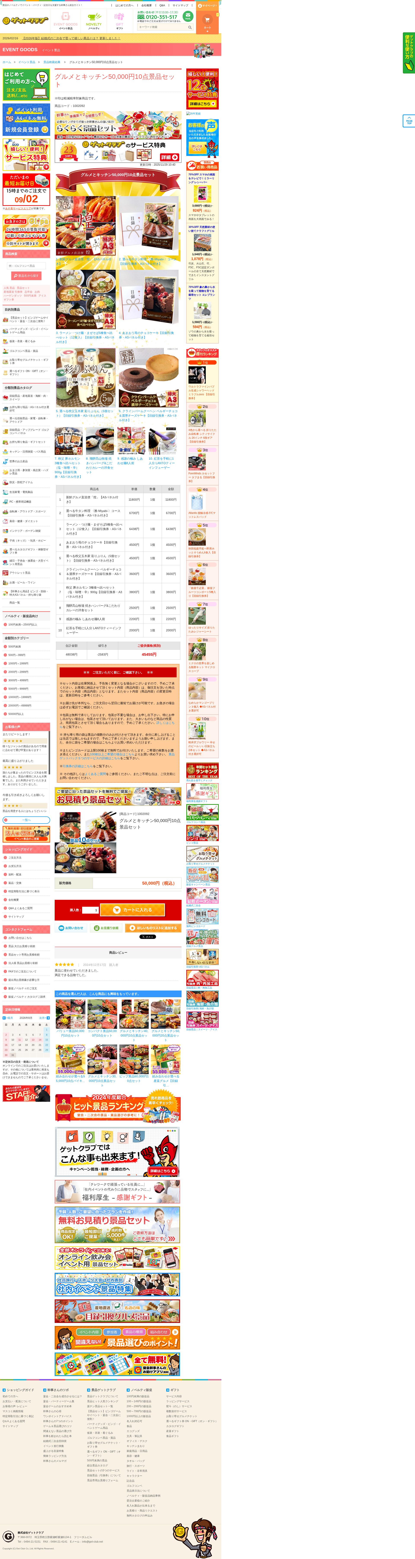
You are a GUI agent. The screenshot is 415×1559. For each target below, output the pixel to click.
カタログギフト (175, 1426)
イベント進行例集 (53, 1446)
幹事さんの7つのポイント (58, 1421)
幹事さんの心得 (52, 1411)
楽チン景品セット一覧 (100, 1406)
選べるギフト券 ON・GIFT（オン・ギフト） (192, 1421)
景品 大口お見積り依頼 (21, 946)
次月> (42, 1017)
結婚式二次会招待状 (55, 1441)
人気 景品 (9, 287)
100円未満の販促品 (138, 1396)
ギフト (175, 1390)
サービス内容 (174, 1396)
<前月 (9, 1017)
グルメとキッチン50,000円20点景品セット (166, 1035)
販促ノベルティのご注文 (22, 988)
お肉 (37, 291)
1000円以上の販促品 (139, 1416)
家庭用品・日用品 (137, 1451)
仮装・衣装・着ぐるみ (100, 1432)
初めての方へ (10, 1396)
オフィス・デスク (137, 1441)
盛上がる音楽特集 (53, 1451)
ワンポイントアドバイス (57, 1416)
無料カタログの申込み (140, 1515)
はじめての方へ (124, 5)
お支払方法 (14, 866)
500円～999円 (16, 655)
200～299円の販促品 (139, 1406)
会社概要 (146, 5)
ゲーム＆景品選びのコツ (57, 1426)
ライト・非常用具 (137, 1470)
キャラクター (134, 1475)
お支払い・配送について (17, 1401)
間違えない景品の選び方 (57, 1431)
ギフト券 (9, 299)
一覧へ (26, 820)
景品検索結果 (51, 62)
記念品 (130, 1480)
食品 (129, 1426)
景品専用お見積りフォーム (102, 1480)
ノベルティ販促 (141, 1390)
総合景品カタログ (97, 1465)
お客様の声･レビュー (15, 1406)
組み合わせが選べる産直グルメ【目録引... (165, 1081)
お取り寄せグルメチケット (181, 1416)
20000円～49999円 (19, 705)
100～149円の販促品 (139, 1401)
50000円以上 (16, 714)
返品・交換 (14, 882)
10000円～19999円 (19, 697)
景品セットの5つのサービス (103, 1470)
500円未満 (30, 295)
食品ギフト (172, 1436)
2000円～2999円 (18, 671)
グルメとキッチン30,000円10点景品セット (102, 1081)
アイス (42, 295)
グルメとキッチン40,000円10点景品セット (134, 1035)
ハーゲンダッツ (13, 295)
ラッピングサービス (178, 1401)
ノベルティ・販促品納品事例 (143, 1495)
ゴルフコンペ (134, 1485)
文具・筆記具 (134, 1436)
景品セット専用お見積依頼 (24, 954)
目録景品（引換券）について (104, 1475)
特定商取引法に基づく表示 (24, 891)
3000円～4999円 (18, 680)
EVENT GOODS (20, 49)
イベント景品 (51, 50)
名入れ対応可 (134, 1421)
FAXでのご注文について (22, 971)
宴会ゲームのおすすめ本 (57, 1406)
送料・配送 (14, 874)
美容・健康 (133, 1455)
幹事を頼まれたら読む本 (57, 1436)
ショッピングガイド (20, 1390)
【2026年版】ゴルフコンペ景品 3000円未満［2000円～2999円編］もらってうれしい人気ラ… (86, 38)
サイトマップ (180, 5)
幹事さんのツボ (58, 1390)
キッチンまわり (136, 1446)
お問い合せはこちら (20, 937)
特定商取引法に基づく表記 (18, 1416)
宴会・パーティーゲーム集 (58, 1401)
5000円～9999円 (18, 688)
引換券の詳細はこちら (78, 766)
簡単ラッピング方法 (55, 1455)
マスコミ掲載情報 (13, 1411)
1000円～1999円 (18, 663)
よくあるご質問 (95, 774)
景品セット (23, 287)
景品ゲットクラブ (103, 1390)
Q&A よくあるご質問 (20, 908)
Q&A (162, 5)
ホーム (7, 62)
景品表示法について (138, 1490)
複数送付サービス (176, 1411)
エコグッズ (133, 1431)
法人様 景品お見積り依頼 (23, 963)
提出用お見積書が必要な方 (24, 979)
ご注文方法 (14, 857)
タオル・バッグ (136, 1460)
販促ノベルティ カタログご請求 (26, 996)
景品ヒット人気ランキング (102, 1401)
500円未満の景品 (97, 1460)
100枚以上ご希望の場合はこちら (112, 754)
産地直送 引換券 (13, 291)
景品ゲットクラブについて (102, 1396)
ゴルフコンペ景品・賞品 (101, 1437)
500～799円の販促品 (139, 1411)
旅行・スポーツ (136, 1465)
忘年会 (28, 291)
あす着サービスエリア (18, 208)
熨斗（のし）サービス (179, 1406)
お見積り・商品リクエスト (142, 1510)
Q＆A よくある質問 (14, 1421)
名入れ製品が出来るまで (141, 1505)
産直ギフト (172, 1431)
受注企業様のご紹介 (138, 1500)
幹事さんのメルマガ (55, 1460)
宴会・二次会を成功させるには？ (62, 1396)
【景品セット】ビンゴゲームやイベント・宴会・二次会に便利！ (104, 1415)
